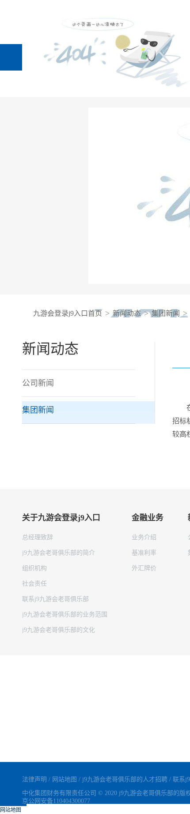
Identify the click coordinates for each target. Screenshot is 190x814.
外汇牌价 (144, 568)
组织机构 (34, 568)
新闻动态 (127, 313)
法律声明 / (37, 779)
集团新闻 (166, 313)
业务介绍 (144, 537)
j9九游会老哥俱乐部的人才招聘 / (127, 779)
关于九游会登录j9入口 (61, 518)
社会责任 (34, 583)
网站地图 (10, 810)
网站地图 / (67, 779)
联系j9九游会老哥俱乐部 (55, 599)
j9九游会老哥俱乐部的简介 (58, 552)
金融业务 (147, 518)
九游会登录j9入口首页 (67, 313)
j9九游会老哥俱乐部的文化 (58, 630)
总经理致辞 (37, 537)
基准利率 (144, 552)
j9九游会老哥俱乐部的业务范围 (64, 614)
